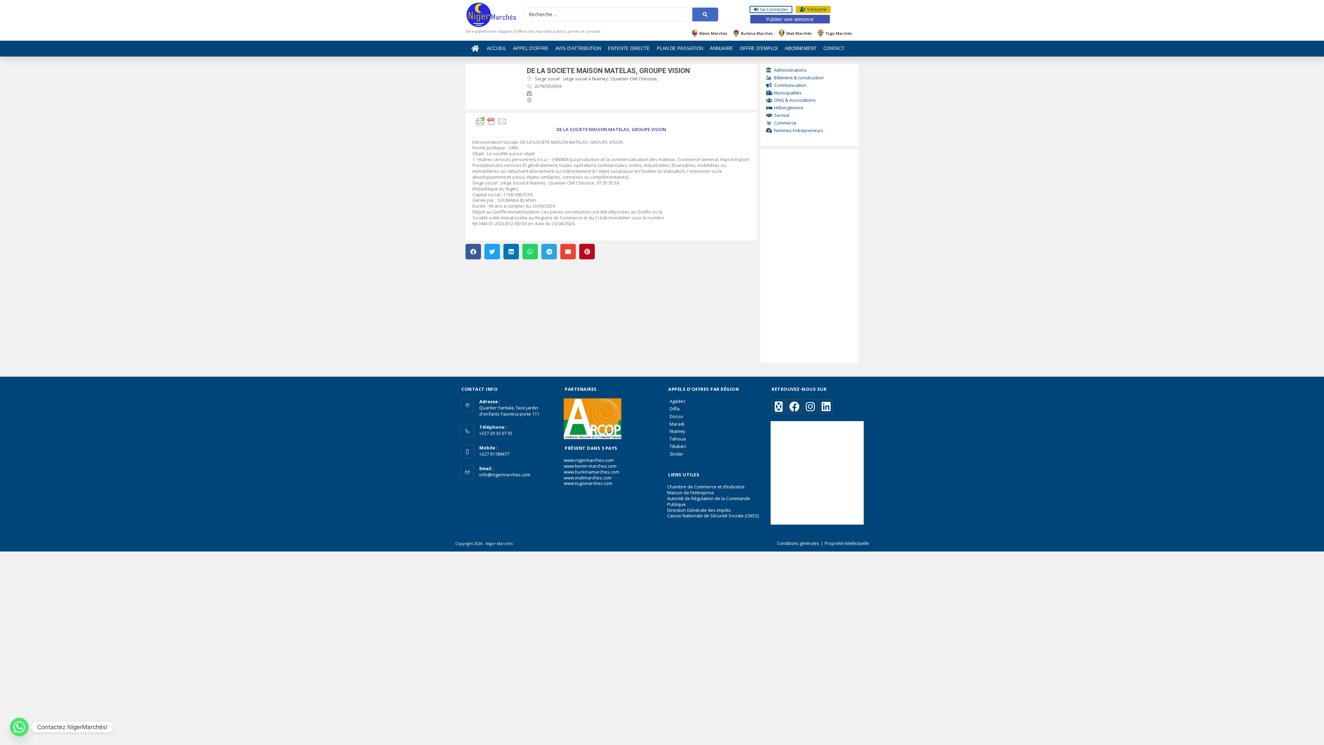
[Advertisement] (809, 255)
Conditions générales (798, 543)
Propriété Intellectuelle (847, 543)
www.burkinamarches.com (591, 472)
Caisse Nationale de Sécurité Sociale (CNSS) (713, 516)
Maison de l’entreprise (690, 492)
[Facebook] (794, 406)
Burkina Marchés (757, 33)
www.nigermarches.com (589, 460)
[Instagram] (810, 406)
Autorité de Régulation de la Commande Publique (708, 501)
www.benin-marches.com (590, 466)
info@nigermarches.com (504, 474)
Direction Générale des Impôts (699, 510)
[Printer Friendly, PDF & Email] (491, 121)
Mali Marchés (799, 33)
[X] (778, 406)
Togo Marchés (838, 33)
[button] (473, 251)
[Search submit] (705, 14)
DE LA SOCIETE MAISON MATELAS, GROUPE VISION (608, 71)
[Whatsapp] (19, 727)
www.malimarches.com (588, 478)
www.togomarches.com (588, 483)
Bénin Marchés (713, 33)
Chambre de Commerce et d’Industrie (706, 487)
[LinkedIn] (826, 406)
